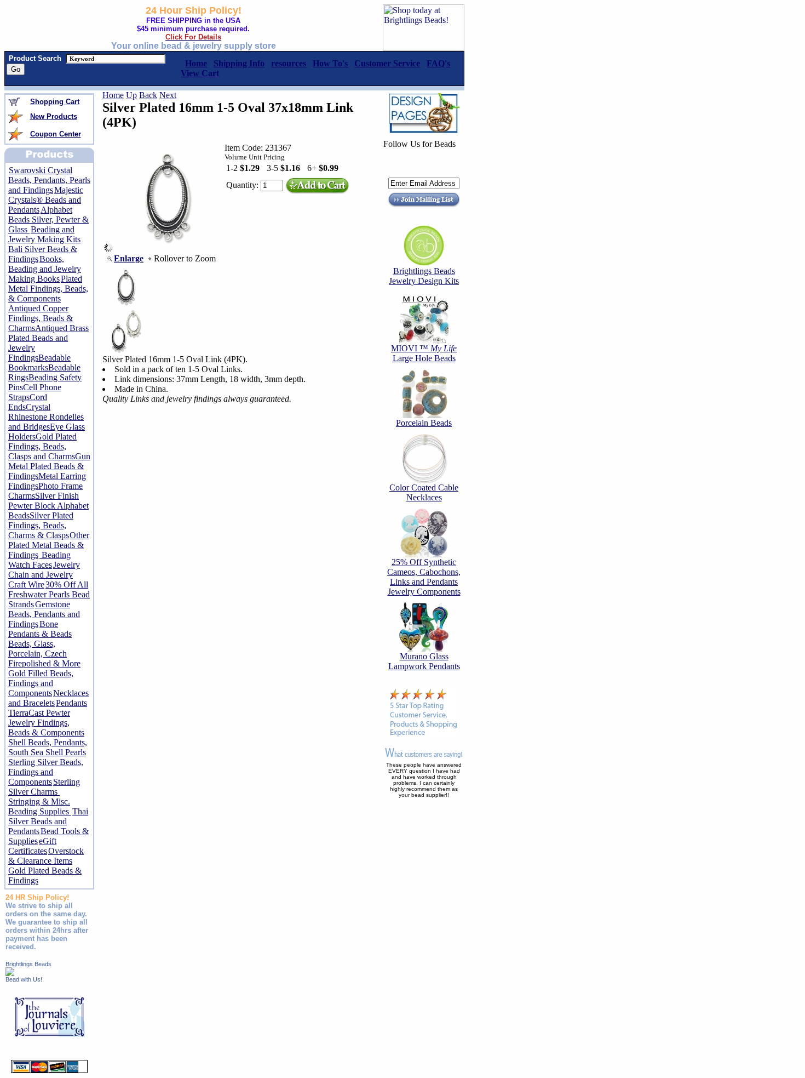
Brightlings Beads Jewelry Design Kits (424, 276)
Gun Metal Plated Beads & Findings (49, 466)
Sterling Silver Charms (44, 786)
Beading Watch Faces (39, 559)
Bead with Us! (23, 979)
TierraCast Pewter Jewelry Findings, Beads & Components (46, 722)
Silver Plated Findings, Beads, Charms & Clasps (40, 525)
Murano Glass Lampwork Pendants (424, 661)
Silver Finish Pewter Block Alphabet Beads (48, 505)
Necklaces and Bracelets (48, 698)
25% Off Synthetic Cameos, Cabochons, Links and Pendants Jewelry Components (424, 576)
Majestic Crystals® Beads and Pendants (45, 199)
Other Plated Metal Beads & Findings (48, 545)
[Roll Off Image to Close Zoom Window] (167, 249)
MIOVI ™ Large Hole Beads (424, 353)
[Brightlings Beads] (9, 973)
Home (113, 95)
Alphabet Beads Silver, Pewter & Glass (48, 219)
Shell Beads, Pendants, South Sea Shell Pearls (47, 747)
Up (131, 95)
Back (148, 95)
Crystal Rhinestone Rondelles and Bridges (46, 416)
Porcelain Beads (424, 422)
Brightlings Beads (28, 964)
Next (167, 95)
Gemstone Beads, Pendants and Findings (44, 614)
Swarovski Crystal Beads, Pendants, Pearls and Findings (49, 180)
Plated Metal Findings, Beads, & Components (48, 288)
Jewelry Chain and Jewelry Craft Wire (44, 574)
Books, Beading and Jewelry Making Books (44, 268)
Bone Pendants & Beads (40, 628)
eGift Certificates (32, 845)
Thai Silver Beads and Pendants (48, 821)
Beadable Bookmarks (39, 362)
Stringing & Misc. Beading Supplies (39, 806)
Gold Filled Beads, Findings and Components (40, 683)
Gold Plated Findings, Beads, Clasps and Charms (42, 446)
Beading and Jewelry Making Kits (44, 234)
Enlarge (128, 258)
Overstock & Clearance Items (46, 855)
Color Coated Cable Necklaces (423, 492)
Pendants (71, 703)
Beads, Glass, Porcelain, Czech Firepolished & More (44, 653)
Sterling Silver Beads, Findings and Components (45, 771)
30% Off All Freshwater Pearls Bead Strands (49, 594)
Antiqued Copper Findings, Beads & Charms (40, 318)
